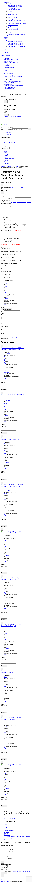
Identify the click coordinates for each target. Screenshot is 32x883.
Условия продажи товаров (11, 838)
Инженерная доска (13, 29)
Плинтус (10, 26)
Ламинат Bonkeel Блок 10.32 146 (10, 486)
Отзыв (2, 333)
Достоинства (4, 326)
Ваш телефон (4, 867)
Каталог (6, 2)
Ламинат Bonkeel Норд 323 (8, 626)
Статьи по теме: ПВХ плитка (16, 43)
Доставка (6, 38)
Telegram (8, 134)
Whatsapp (8, 132)
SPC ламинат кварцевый (15, 5)
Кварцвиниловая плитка (15, 6)
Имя (2, 311)
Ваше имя (4, 866)
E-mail (3, 313)
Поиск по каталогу (6, 129)
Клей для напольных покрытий (17, 23)
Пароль (6, 111)
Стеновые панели (13, 25)
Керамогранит (12, 19)
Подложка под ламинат (14, 12)
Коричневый (8, 742)
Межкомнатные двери (14, 28)
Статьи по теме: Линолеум (15, 44)
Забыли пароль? (8, 116)
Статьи (6, 40)
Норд (5, 537)
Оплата (6, 35)
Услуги (6, 37)
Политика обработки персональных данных (17, 836)
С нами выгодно (9, 51)
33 (4, 543)
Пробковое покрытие (14, 9)
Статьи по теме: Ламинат (15, 41)
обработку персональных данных (21, 202)
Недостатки (4, 330)
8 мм (5, 286)
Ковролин (10, 22)
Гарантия (6, 832)
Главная (3, 166)
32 (4, 289)
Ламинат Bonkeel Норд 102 (8, 765)
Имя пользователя (9, 109)
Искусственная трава (14, 31)
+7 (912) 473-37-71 (9, 142)
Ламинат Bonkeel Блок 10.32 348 (10, 349)
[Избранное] (1, 119)
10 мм (6, 357)
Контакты (7, 47)
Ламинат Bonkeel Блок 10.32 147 (10, 439)
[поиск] (29, 129)
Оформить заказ (5, 881)
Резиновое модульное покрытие (17, 20)
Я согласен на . (17, 202)
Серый (6, 298)
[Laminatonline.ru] (6, 124)
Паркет (10, 11)
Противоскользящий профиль (16, 34)
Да (5, 292)
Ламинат (10, 3)
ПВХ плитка (11, 8)
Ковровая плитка (12, 14)
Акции (6, 52)
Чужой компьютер (11, 113)
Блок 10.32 (7, 354)
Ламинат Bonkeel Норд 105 (8, 672)
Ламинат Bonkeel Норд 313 (8, 532)
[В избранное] (2, 346)
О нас (5, 826)
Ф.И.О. (3, 196)
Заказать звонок (5, 137)
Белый (6, 695)
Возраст (3, 200)
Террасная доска (12, 17)
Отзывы (6, 49)
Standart (6, 283)
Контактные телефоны (8, 198)
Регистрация (17, 116)
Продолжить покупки (16, 881)
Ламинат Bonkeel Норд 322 (8, 579)
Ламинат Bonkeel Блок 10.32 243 (10, 396)
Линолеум (10, 15)
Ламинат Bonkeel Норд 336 (8, 719)
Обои (9, 32)
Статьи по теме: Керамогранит (16, 46)
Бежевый (6, 372)
